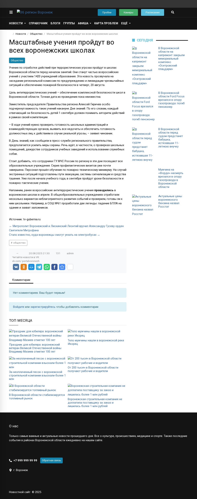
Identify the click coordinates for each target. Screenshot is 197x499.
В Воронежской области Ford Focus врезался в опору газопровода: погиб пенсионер (171, 100)
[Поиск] (173, 12)
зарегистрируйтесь (43, 307)
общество (19, 242)
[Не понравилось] (21, 253)
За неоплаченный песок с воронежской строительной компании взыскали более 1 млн (37, 375)
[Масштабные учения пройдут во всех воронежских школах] (62, 267)
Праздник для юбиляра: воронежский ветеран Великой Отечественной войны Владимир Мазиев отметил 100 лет (35, 348)
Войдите (19, 307)
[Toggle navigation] (184, 12)
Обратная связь (51, 460)
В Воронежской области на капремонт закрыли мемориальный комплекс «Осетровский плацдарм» (171, 58)
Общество (17, 60)
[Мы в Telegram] (180, 4)
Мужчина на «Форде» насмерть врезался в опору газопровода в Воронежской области (170, 178)
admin (70, 253)
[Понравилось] (13, 253)
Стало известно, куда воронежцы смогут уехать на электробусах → (54, 234)
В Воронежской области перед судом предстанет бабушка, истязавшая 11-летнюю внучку (170, 137)
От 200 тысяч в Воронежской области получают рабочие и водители (93, 369)
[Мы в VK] (174, 4)
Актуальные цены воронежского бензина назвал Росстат (170, 201)
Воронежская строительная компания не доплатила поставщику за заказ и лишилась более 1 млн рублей (95, 402)
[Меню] (11, 12)
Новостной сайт (19, 492)
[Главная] (10, 33)
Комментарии (21, 280)
